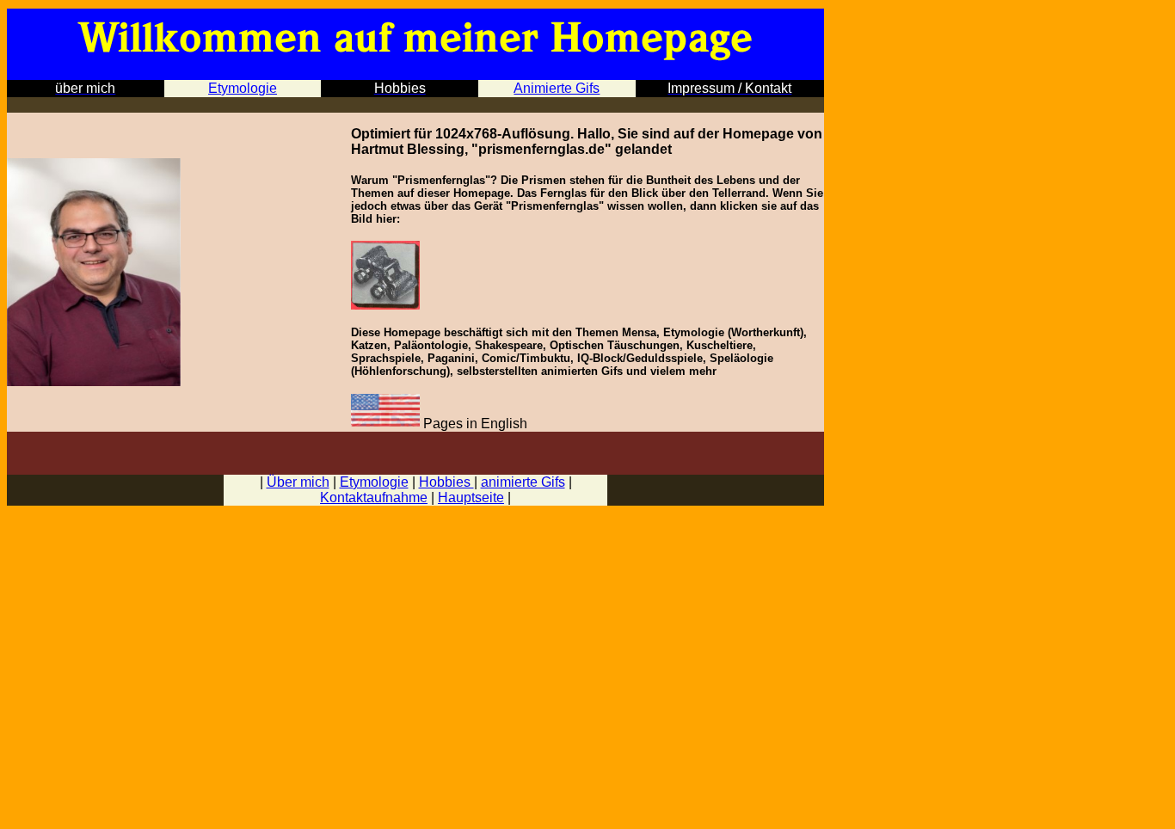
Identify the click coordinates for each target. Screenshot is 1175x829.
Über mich (298, 482)
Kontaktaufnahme (374, 497)
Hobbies (446, 482)
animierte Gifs (523, 482)
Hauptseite (471, 497)
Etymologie (374, 482)
